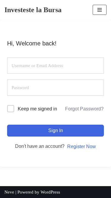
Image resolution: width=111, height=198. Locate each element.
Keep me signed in (37, 108)
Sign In (55, 130)
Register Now (81, 146)
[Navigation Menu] (100, 10)
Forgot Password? (84, 108)
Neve (9, 192)
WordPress (50, 192)
